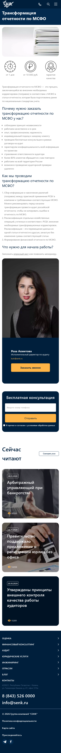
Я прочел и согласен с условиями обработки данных (30, 425)
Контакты (8, 680)
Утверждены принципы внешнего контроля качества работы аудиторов (29, 597)
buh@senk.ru (17, 358)
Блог (5, 674)
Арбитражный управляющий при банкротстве (25, 487)
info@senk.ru (15, 702)
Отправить (30, 418)
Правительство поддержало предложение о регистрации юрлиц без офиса (29, 546)
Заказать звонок (30, 367)
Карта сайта (8, 727)
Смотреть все (49, 453)
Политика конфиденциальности (19, 720)
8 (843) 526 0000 (18, 695)
